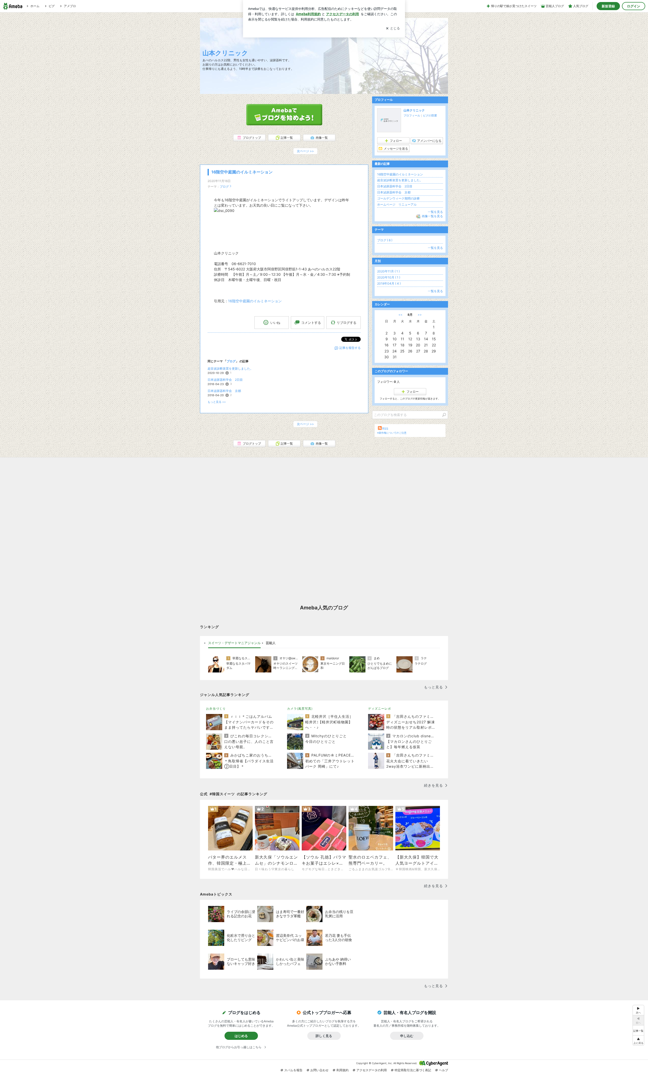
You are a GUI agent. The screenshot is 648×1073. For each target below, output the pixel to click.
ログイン (633, 6)
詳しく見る (324, 1036)
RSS (385, 428)
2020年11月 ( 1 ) (388, 271)
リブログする (346, 323)
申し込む (406, 1036)
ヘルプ (443, 1070)
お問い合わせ (319, 1070)
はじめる (241, 1036)
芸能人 (271, 643)
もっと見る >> (217, 402)
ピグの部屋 (430, 115)
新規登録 (608, 6)
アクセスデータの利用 (371, 1070)
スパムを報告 (293, 1070)
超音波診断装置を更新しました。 (230, 368)
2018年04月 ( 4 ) (389, 283)
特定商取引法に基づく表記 (413, 1070)
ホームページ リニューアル (397, 204)
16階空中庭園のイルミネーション (242, 172)
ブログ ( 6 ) (384, 240)
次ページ (305, 151)
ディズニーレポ (379, 708)
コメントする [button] (311, 323)
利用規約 (342, 1070)
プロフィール (411, 115)
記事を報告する (350, 348)
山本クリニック (225, 53)
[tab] (234, 643)
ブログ (224, 186)
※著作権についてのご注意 (392, 432)
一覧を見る (435, 212)
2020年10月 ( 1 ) (388, 277)
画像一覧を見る (432, 216)
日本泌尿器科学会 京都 (224, 391)
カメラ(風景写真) (300, 708)
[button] (638, 1040)
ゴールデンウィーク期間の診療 (398, 198)
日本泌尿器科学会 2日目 (225, 380)
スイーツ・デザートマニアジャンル (234, 643)
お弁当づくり (216, 708)
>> (420, 314)
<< (400, 314)
